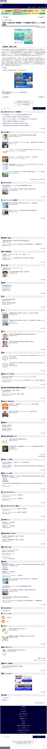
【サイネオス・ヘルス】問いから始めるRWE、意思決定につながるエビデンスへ (26, 149)
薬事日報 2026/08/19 (7, 428)
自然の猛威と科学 (6, 289)
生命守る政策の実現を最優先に (9, 299)
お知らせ (23, 720)
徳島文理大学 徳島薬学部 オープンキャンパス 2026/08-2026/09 (24, 404)
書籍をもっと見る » (42, 658)
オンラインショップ (6, 554)
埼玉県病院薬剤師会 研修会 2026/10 (10, 390)
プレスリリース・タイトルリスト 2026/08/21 (12, 495)
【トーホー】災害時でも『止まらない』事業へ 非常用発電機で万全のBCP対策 (26, 142)
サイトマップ (23, 709)
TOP (2, 20)
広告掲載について (23, 718)
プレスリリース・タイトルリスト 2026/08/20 (12, 498)
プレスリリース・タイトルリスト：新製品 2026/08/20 (14, 508)
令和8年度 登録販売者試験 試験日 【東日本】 (13, 536)
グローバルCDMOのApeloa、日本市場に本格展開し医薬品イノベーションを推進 (26, 171)
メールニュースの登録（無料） (23, 104)
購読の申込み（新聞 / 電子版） (23, 101)
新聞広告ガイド (5, 700)
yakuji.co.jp (15, 741)
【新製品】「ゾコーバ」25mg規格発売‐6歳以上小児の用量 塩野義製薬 (18, 257)
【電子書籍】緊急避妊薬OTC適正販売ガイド (17, 650)
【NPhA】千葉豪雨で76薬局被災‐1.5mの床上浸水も (13, 121)
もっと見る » (43, 128)
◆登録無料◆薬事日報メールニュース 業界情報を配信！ (15, 92)
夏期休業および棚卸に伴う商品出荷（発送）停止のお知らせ (22, 636)
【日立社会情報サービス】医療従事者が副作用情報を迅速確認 (22, 135)
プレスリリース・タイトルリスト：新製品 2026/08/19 (14, 512)
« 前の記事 (5, 17)
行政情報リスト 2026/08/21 (8, 522)
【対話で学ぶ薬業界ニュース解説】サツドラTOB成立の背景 (15, 462)
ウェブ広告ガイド (6, 697)
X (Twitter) (8, 617)
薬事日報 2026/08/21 (7, 425)
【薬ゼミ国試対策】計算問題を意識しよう (18, 439)
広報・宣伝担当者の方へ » (40, 702)
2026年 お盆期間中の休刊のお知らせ (17, 628)
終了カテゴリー (23, 732)
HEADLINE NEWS (8, 20)
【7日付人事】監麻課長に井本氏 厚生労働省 (19, 271)
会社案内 (23, 706)
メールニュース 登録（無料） (8, 558)
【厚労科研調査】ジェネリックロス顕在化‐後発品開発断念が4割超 (16, 114)
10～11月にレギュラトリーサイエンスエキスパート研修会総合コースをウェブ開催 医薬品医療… (23, 380)
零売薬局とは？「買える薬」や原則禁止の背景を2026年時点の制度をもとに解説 (26, 476)
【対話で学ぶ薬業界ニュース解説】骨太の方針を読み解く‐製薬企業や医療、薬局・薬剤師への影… (24, 465)
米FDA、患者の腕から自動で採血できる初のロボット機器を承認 (23, 203)
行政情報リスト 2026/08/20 (8, 525)
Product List (23, 711)
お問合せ (23, 723)
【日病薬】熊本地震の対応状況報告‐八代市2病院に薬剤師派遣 (15, 125)
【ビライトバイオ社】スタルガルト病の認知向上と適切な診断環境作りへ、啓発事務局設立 (22, 244)
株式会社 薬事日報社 (23, 742)
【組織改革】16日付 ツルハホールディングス (12, 268)
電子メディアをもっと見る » (40, 660)
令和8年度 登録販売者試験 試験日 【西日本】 (13, 539)
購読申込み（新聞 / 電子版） (8, 551)
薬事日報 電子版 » (13, 70)
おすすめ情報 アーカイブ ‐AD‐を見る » (38, 179)
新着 (29, 7)
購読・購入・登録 (42, 7)
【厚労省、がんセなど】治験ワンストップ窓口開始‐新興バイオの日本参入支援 (19, 119)
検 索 (39, 108)
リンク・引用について (23, 727)
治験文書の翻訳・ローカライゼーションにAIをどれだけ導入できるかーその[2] (26, 164)
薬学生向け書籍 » (42, 456)
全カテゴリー (34, 7)
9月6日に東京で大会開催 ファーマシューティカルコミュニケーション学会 (19, 376)
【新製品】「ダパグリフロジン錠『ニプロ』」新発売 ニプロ (16, 254)
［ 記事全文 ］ (4, 67)
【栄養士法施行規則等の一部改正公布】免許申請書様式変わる (16, 240)
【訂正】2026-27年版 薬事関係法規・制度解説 (12, 666)
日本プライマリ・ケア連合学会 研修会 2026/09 (13, 393)
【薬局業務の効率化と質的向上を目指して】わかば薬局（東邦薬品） (24, 313)
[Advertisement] (23, 228)
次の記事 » (41, 17)
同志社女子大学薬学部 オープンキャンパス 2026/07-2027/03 (23, 411)
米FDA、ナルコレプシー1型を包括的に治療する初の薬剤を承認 (23, 210)
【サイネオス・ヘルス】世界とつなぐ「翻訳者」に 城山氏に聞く (23, 156)
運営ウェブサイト (23, 716)
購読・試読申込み (23, 713)
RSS (7, 621)
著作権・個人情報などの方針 (23, 725)
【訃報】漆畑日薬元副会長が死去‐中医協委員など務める (21, 341)
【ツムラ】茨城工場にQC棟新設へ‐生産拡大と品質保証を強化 (15, 116)
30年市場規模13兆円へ (7, 285)
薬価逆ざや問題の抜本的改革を (9, 302)
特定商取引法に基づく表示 (23, 730)
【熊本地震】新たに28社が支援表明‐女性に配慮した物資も (15, 123)
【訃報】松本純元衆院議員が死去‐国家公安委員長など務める (22, 334)
